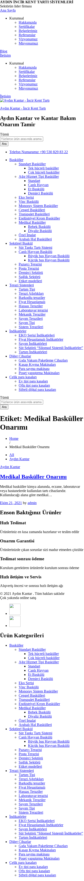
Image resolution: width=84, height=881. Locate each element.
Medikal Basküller (32, 708)
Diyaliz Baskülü (40, 231)
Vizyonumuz (28, 39)
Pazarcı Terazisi (30, 264)
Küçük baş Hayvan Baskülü (49, 260)
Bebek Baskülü (39, 227)
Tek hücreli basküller (43, 168)
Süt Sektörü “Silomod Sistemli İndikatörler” (51, 348)
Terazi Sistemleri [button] (21, 285)
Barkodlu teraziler (32, 298)
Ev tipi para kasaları (33, 381)
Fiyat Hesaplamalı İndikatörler (41, 339)
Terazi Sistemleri (21, 771)
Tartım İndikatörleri (33, 352)
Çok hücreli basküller (44, 172)
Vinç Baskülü (29, 202)
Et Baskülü (36, 189)
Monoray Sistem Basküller (38, 206)
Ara (4, 144)
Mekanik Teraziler (32, 314)
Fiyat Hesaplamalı (32, 302)
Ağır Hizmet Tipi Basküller (39, 662)
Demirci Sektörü (31, 273)
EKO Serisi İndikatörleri (37, 335)
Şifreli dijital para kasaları (37, 390)
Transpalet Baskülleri (34, 214)
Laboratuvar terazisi (33, 310)
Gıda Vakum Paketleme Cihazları (43, 360)
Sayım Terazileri (31, 319)
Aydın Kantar (19, 459)
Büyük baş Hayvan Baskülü (49, 256)
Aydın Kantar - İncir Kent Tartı (23, 108)
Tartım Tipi (27, 289)
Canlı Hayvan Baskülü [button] (35, 252)
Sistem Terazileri (31, 327)
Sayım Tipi (27, 323)
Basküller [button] (16, 160)
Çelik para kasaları (23, 863)
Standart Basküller (32, 649)
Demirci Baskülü (40, 193)
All (11, 455)
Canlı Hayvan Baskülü (35, 737)
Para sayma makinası (34, 369)
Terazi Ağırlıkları (31, 293)
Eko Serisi (26, 197)
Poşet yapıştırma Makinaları (39, 373)
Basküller (16, 645)
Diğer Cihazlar (20, 842)
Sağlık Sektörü (29, 277)
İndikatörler (17, 817)
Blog (3, 51)
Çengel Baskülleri (32, 210)
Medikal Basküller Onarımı (33, 477)
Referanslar (27, 35)
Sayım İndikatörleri (33, 344)
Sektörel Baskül (21, 729)
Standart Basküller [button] (32, 164)
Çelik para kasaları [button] (23, 377)
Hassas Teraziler (31, 306)
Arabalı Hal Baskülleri (35, 239)
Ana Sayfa (8, 10)
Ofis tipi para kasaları (34, 385)
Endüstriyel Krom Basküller (39, 218)
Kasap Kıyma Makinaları (37, 364)
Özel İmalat (27, 235)
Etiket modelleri (30, 281)
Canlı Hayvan (38, 185)
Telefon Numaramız (24, 152)
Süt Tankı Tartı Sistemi (35, 247)
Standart (34, 181)
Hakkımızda (28, 22)
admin (32, 503)
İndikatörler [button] (17, 331)
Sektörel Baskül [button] (21, 243)
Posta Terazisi (29, 268)
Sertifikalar (27, 27)
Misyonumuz (28, 43)
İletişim (5, 55)
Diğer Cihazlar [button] (20, 356)
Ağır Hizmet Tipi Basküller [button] (39, 176)
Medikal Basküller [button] (32, 222)
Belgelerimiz (28, 31)
